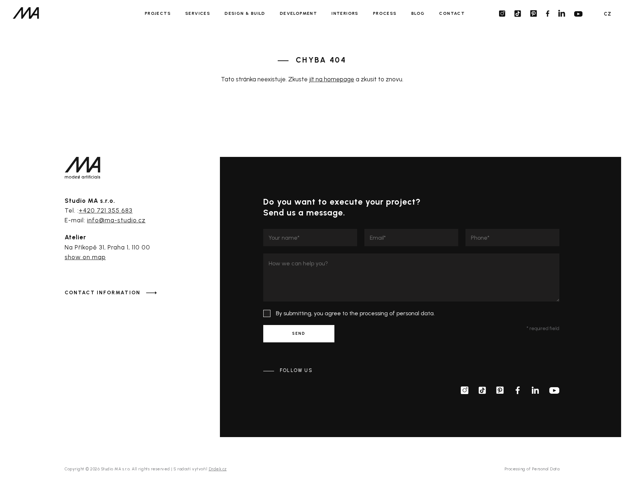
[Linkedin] (561, 13)
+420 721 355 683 (106, 210)
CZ (607, 14)
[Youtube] (578, 13)
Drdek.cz (218, 469)
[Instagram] (502, 13)
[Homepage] (26, 13)
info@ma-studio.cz (116, 220)
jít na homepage (331, 79)
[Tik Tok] (517, 13)
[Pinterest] (533, 13)
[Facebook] (547, 13)
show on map (85, 257)
